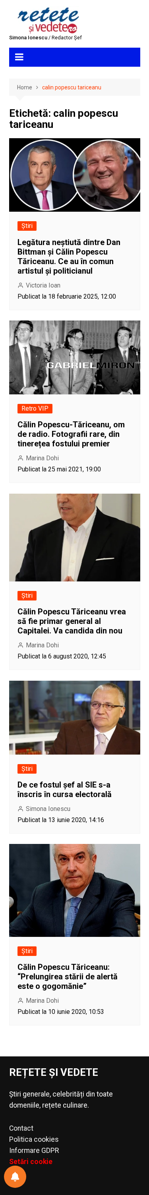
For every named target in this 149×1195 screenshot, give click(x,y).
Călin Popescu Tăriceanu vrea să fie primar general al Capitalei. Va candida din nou (71, 621)
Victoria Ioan (43, 285)
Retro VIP (34, 408)
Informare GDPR (34, 1150)
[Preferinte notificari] (15, 1177)
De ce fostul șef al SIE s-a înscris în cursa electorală (64, 789)
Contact (21, 1128)
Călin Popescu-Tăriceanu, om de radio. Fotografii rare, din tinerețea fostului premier (71, 434)
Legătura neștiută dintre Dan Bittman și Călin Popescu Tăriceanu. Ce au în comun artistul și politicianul (68, 256)
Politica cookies (34, 1139)
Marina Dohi (42, 458)
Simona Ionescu (48, 809)
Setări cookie (30, 1162)
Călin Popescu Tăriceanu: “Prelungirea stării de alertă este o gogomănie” (67, 976)
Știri (27, 226)
